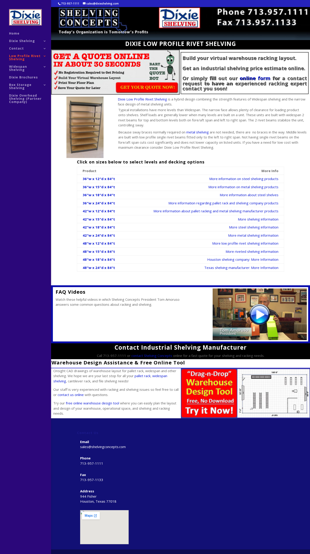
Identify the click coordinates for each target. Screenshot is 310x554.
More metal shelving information (253, 235)
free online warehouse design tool (92, 403)
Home (14, 33)
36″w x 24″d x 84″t (99, 203)
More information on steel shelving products (243, 178)
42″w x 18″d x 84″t (99, 227)
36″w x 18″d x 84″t (99, 195)
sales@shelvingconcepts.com (103, 446)
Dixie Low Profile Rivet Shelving (142, 99)
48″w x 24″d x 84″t (99, 267)
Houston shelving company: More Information (242, 259)
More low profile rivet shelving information (245, 243)
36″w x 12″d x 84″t (99, 178)
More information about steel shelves (249, 195)
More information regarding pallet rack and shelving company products (223, 203)
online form (255, 78)
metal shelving (197, 132)
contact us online (71, 394)
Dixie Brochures (23, 77)
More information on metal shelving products (243, 187)
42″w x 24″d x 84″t (99, 235)
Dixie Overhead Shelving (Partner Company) (25, 99)
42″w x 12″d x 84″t (99, 211)
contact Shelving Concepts (151, 355)
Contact (16, 48)
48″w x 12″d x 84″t (99, 243)
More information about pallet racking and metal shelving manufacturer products (215, 211)
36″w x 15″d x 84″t (99, 187)
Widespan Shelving (18, 68)
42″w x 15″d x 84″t (99, 219)
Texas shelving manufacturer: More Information (241, 267)
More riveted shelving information (252, 251)
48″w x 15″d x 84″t (99, 251)
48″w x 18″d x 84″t (99, 259)
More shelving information (258, 219)
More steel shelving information (253, 227)
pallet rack (142, 376)
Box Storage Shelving (20, 86)
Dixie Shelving (22, 41)
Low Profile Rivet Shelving (25, 57)
